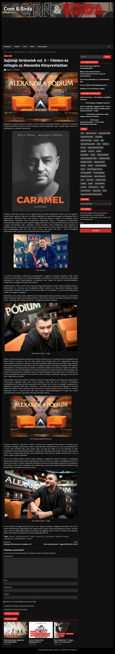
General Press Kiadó (88, 144)
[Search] (109, 46)
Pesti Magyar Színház (94, 169)
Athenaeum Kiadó (87, 137)
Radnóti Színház (86, 176)
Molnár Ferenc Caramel (62, 536)
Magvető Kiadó (99, 162)
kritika (98, 151)
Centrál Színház (86, 140)
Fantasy (33, 631)
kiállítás (83, 151)
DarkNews (64, 650)
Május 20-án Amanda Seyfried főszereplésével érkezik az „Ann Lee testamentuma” (92, 74)
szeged (83, 183)
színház (83, 187)
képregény (84, 155)
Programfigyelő (99, 173)
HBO (98, 144)
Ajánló (57, 633)
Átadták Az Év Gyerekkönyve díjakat (92, 88)
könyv (93, 155)
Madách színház (86, 162)
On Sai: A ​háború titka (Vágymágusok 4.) (41, 630)
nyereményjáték (100, 165)
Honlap (6, 594)
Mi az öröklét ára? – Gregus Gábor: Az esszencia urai (66, 630)
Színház (16, 46)
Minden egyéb (42, 46)
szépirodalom (99, 183)
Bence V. (9, 69)
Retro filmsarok (99, 176)
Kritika (32, 635)
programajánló (86, 173)
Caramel (32, 536)
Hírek (7, 635)
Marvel (83, 165)
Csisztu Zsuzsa (40, 536)
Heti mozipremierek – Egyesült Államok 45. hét (61, 543)
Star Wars (90, 180)
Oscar (83, 169)
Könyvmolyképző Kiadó (89, 158)
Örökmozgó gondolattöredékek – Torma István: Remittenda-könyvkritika (92, 122)
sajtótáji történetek (20, 538)
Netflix (90, 165)
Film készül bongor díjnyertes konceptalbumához (16, 630)
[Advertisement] (57, 31)
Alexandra (11, 536)
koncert (91, 151)
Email (81, 223)
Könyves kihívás (102, 155)
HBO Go (105, 144)
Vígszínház (96, 191)
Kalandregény (69, 633)
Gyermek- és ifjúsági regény (38, 633)
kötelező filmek (104, 158)
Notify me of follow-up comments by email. (19, 606)
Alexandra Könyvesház (22, 536)
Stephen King (100, 180)
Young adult (46, 635)
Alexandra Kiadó (104, 133)
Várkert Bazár (85, 191)
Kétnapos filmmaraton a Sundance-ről (17, 543)
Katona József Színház (95, 147)
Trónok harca (93, 187)
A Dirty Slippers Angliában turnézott (98, 103)
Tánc (102, 187)
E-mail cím (8, 587)
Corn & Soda (18, 9)
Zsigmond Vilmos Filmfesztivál (91, 194)
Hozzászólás (8, 556)
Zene (24, 46)
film (102, 140)
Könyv (32, 46)
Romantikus (39, 635)
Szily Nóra (29, 538)
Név (6, 580)
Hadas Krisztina (50, 536)
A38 (82, 133)
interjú (83, 147)
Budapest (99, 137)
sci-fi (82, 180)
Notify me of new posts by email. (16, 609)
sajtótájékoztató (8, 538)
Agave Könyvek (91, 133)
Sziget (90, 183)
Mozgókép (7, 46)
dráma (96, 140)
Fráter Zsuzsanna (86, 97)
